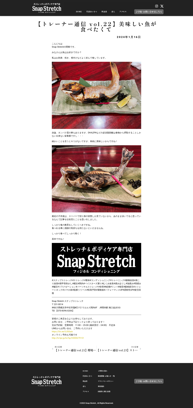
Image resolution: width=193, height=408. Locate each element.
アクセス (123, 12)
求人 (113, 12)
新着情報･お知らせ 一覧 (106, 376)
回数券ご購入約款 (104, 391)
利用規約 (101, 386)
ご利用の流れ (102, 371)
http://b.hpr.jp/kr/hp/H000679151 (68, 338)
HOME (79, 12)
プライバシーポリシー (105, 381)
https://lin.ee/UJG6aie (62, 331)
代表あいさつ (91, 12)
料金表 (104, 12)
